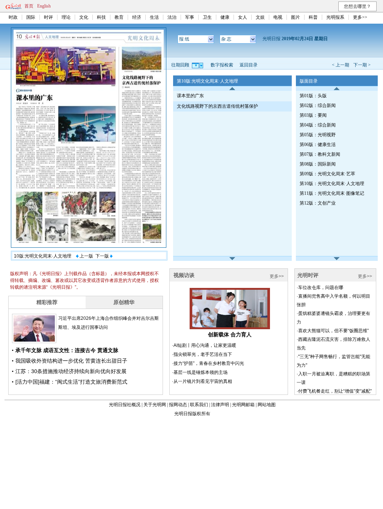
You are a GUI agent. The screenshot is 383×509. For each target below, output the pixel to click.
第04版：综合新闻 (318, 125)
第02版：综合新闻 (318, 105)
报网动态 (178, 404)
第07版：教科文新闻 (320, 154)
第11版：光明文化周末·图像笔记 (332, 193)
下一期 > (362, 65)
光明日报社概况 (124, 404)
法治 (171, 17)
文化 (83, 17)
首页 (28, 6)
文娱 (260, 17)
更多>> (360, 17)
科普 (313, 17)
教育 (119, 17)
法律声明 (220, 404)
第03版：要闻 (313, 115)
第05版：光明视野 (318, 134)
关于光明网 (154, 404)
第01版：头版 (313, 95)
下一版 (102, 256)
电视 (277, 17)
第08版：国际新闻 (318, 164)
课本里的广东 (190, 95)
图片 (295, 17)
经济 (136, 17)
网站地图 (267, 404)
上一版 (85, 256)
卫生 (207, 17)
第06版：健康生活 (318, 144)
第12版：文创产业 (318, 203)
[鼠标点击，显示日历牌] (198, 65)
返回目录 (249, 65)
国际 (30, 17)
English (44, 6)
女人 (242, 17)
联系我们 (199, 404)
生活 (154, 17)
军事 (189, 17)
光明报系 (335, 17)
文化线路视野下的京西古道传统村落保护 (217, 106)
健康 (224, 17)
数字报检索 (222, 65)
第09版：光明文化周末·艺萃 (327, 173)
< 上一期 (340, 65)
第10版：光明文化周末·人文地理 (332, 183)
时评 (48, 17)
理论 (66, 17)
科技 (101, 17)
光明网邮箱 (243, 404)
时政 (13, 17)
